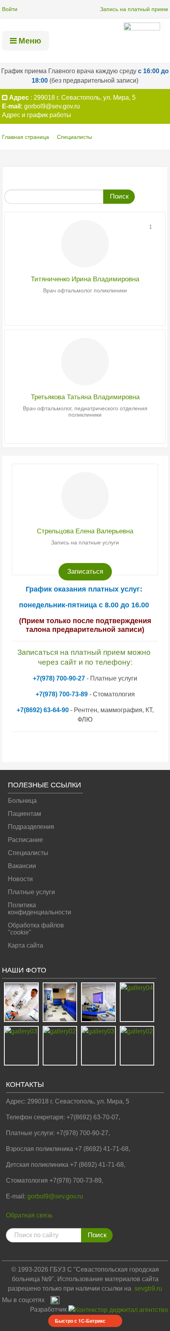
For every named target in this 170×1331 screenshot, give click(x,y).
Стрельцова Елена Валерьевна (85, 531)
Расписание (25, 839)
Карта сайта (25, 945)
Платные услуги (31, 892)
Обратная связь (29, 1215)
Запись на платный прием (134, 9)
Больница (22, 800)
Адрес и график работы (36, 115)
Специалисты (74, 137)
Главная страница (25, 137)
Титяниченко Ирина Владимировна (85, 279)
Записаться (85, 571)
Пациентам (24, 813)
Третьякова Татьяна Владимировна (85, 397)
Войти (9, 9)
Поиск (119, 196)
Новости (20, 879)
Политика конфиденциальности (39, 909)
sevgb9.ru (148, 1288)
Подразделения (31, 826)
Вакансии (22, 866)
